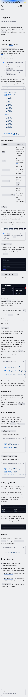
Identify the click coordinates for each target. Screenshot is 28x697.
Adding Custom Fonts (7, 337)
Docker (4, 534)
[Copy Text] (24, 88)
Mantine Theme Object (9, 568)
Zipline (3, 6)
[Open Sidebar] (21, 6)
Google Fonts (15, 344)
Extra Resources (8, 559)
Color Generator (8, 579)
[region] (13, 113)
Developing (6, 391)
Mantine (11, 44)
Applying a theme (9, 482)
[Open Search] (18, 6)
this (2, 53)
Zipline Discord (6, 563)
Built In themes (8, 413)
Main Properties (7, 140)
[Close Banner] (25, 2)
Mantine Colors (8, 574)
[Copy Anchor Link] (11, 40)
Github (22, 2)
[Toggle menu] (24, 5)
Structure (5, 40)
